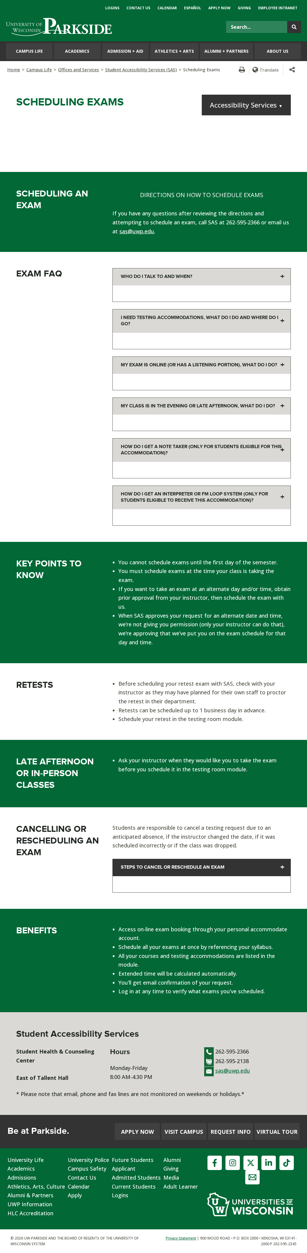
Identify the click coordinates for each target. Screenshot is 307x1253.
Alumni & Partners (30, 1195)
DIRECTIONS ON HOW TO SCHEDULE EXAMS (201, 195)
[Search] (294, 27)
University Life (25, 1159)
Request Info (230, 1131)
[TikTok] (286, 1163)
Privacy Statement (181, 1238)
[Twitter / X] (250, 1163)
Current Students (134, 1186)
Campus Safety (87, 1168)
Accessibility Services (246, 105)
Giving (171, 1168)
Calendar (79, 1186)
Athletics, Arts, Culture (36, 1186)
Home (13, 69)
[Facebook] (214, 1163)
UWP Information (29, 1204)
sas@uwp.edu (136, 231)
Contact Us (82, 1177)
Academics (21, 1168)
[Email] (252, 1177)
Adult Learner (180, 1186)
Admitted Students (136, 1177)
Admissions (21, 1177)
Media (171, 1177)
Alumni (172, 1159)
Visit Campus (184, 1131)
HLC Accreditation (30, 1213)
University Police (88, 1159)
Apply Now (137, 1131)
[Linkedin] (268, 1163)
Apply (75, 1195)
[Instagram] (232, 1163)
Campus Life (39, 69)
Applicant (124, 1168)
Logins (120, 1195)
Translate (269, 70)
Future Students (133, 1159)
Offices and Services (78, 69)
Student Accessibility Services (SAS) (141, 69)
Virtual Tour (277, 1131)
